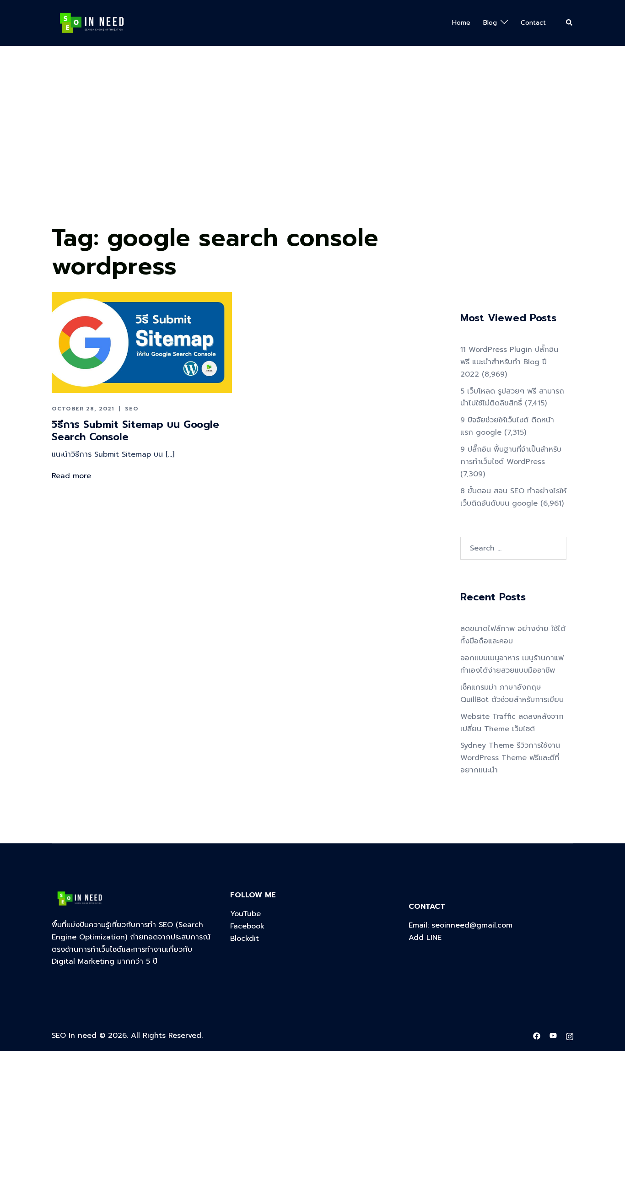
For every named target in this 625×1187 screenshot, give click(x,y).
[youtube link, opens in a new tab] (553, 1035)
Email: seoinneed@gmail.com (460, 925)
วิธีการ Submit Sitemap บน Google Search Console (135, 430)
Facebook (247, 926)
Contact (533, 22)
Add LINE (425, 937)
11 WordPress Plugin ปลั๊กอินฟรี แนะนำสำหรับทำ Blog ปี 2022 (509, 362)
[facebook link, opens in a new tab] (536, 1035)
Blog (490, 22)
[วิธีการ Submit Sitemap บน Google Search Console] (142, 342)
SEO (132, 409)
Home (461, 22)
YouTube (245, 913)
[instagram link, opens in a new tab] (569, 1035)
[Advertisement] (274, 151)
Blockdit (244, 938)
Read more (71, 475)
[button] (569, 23)
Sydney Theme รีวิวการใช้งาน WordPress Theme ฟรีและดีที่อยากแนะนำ (510, 758)
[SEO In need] (92, 22)
